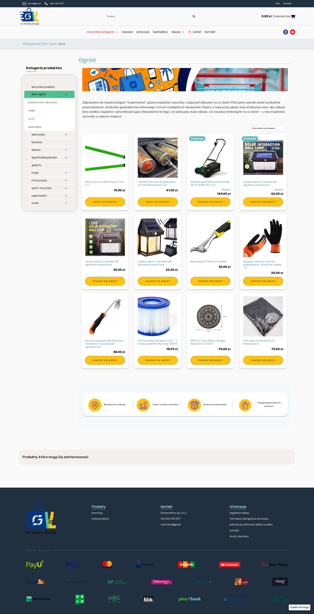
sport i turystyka (41, 188)
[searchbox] (151, 16)
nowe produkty (100, 518)
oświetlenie (34, 127)
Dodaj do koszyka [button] (105, 202)
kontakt (210, 32)
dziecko (36, 149)
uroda (35, 203)
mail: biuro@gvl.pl (171, 524)
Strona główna (31, 43)
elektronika (38, 134)
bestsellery (160, 32)
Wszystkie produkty (43, 87)
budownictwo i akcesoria (42, 102)
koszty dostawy (239, 536)
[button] (194, 16)
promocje (143, 32)
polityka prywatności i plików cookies (251, 524)
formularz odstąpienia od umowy (249, 518)
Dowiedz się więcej (210, 202)
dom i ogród (38, 94)
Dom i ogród (49, 43)
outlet (197, 32)
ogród (31, 118)
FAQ (278, 3)
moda (35, 172)
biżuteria (37, 142)
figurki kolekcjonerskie (44, 157)
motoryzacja (39, 180)
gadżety (36, 165)
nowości (127, 32)
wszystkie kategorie (100, 32)
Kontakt (287, 3)
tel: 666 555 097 (171, 518)
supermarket (39, 195)
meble (31, 110)
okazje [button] (176, 32)
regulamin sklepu (239, 513)
